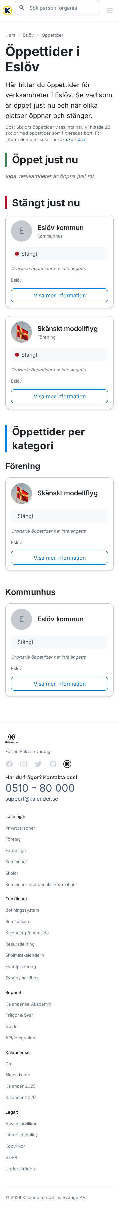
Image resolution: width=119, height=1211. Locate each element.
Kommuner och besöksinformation (40, 884)
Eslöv (28, 35)
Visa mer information (60, 295)
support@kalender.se (31, 798)
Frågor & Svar (19, 1015)
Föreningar (16, 850)
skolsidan (75, 139)
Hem (10, 35)
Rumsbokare (18, 921)
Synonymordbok (22, 977)
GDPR (11, 1157)
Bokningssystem (22, 910)
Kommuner (16, 861)
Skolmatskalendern (24, 955)
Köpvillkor (15, 1146)
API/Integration (20, 1037)
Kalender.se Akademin (28, 1004)
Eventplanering (20, 966)
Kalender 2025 (20, 1086)
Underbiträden (20, 1168)
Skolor (11, 873)
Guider (12, 1026)
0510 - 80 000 (40, 788)
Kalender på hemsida (27, 932)
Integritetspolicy (21, 1134)
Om (8, 1063)
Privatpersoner (20, 828)
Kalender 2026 (20, 1097)
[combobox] (57, 7)
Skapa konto (17, 1074)
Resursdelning (20, 944)
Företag (13, 839)
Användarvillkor (21, 1123)
